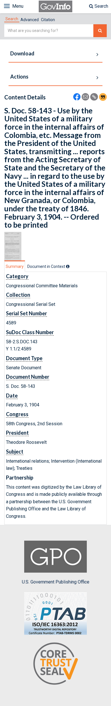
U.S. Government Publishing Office (55, 582)
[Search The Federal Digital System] (100, 30)
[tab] (11, 19)
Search (100, 6)
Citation (48, 19)
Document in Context (46, 266)
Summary (15, 266)
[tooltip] (67, 266)
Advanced (29, 19)
